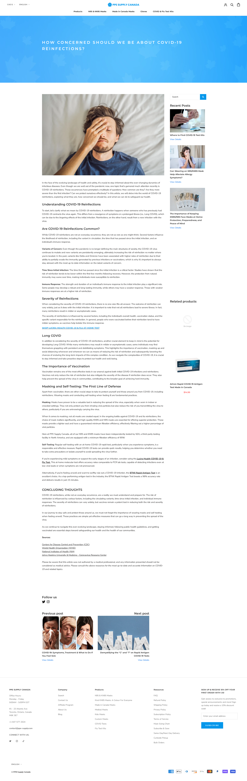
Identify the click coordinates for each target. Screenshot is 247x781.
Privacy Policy (160, 709)
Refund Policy (160, 700)
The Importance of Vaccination (66, 366)
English (23, 4)
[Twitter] (10, 741)
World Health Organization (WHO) (59, 548)
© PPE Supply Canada (20, 772)
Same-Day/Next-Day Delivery (167, 733)
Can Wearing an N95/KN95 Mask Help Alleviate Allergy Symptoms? (187, 174)
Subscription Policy (162, 714)
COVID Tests (100, 723)
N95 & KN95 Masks (97, 11)
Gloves (144, 11)
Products (78, 11)
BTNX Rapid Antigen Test (142, 472)
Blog (60, 714)
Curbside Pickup (161, 738)
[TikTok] (23, 741)
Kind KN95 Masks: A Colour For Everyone (113, 700)
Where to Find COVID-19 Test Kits (187, 135)
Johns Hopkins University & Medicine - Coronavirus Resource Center (74, 555)
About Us (62, 709)
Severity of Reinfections (60, 298)
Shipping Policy (160, 705)
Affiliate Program (65, 705)
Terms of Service (161, 719)
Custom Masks (101, 719)
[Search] (232, 4)
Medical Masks (101, 709)
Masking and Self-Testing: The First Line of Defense (81, 386)
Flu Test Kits (100, 728)
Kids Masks (100, 714)
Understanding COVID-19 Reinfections (71, 204)
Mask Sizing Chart (162, 723)
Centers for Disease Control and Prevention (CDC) (66, 544)
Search (61, 695)
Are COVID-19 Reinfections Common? (71, 228)
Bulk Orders (159, 742)
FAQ (156, 695)
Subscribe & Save (161, 728)
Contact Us (63, 700)
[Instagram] (17, 741)
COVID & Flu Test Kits (163, 11)
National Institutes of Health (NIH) (58, 551)
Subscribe (212, 725)
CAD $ (10, 4)
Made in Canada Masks (123, 11)
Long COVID (51, 335)
